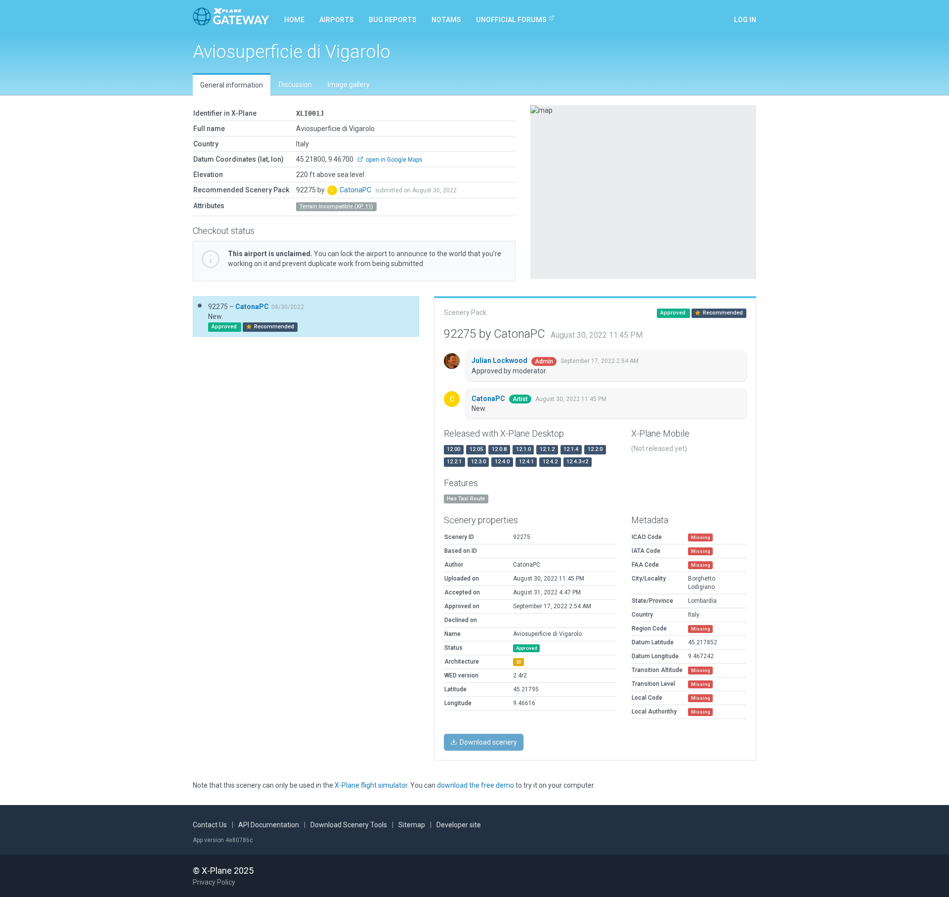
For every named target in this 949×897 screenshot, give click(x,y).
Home (294, 20)
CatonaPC (356, 190)
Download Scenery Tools (348, 825)
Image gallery (349, 85)
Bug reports (393, 20)
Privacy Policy (214, 882)
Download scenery (487, 742)
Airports (336, 20)
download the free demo (475, 785)
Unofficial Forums (511, 20)
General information (231, 85)
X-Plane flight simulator (371, 785)
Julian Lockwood (500, 360)
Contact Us (210, 825)
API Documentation (268, 825)
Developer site (458, 825)
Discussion (295, 85)
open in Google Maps (393, 159)
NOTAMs (446, 20)
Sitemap (411, 825)
